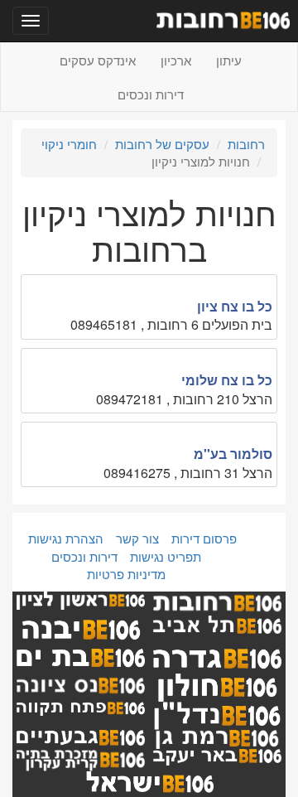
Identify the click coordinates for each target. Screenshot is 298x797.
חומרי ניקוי (69, 143)
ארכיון (176, 60)
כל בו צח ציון (234, 306)
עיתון (229, 60)
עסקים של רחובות (162, 143)
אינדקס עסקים (98, 60)
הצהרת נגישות (65, 538)
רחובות (246, 143)
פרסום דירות (204, 538)
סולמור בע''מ (233, 453)
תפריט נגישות (165, 556)
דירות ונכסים (151, 94)
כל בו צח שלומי (226, 379)
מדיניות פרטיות (126, 573)
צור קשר (137, 538)
